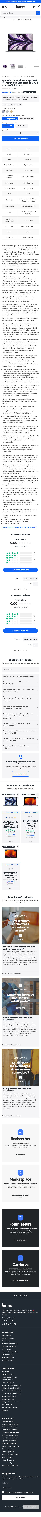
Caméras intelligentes (9, 1427)
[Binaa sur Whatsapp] (22, 1296)
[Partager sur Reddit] (27, 20)
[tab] (20, 676)
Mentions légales (7, 1405)
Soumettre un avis (21, 570)
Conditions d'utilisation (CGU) (12, 1391)
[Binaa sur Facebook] (16, 1296)
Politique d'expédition (9, 1396)
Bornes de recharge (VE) (10, 1424)
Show (30, 584)
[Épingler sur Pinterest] (21, 20)
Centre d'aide (6, 1349)
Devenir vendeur (7, 1380)
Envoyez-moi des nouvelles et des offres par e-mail (18, 1492)
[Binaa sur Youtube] (20, 1296)
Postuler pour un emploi (10, 1407)
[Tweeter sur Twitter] (19, 20)
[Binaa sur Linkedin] (26, 1296)
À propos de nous (8, 1383)
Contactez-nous (20, 774)
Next (37, 43)
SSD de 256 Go (8, 126)
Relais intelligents (7, 1457)
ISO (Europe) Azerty (10, 119)
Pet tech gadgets (8, 1452)
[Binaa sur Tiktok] (24, 1296)
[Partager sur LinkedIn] (25, 20)
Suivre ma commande (9, 1344)
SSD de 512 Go (22, 126)
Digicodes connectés (9, 1441)
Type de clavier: (13, 116)
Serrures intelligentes (9, 1463)
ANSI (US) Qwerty (26, 119)
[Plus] (20, 925)
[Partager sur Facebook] (18, 20)
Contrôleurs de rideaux (9, 1438)
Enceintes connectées (9, 1443)
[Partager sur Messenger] (30, 20)
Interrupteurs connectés (10, 1446)
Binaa (17, 1507)
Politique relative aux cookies (12, 1385)
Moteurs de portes (8, 1449)
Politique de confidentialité (11, 1388)
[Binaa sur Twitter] (14, 1296)
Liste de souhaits (7, 1355)
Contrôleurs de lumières (10, 1435)
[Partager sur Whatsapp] (23, 20)
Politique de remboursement (12, 1402)
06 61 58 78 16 (7, 1321)
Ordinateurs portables (13, 76)
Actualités (5, 1410)
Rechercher (6, 1371)
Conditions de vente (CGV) (11, 1394)
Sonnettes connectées (10, 1466)
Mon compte (6, 1335)
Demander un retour (9, 1346)
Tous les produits (7, 1374)
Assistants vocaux (8, 1421)
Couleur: (9, 108)
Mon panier (5, 1341)
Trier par (18, 578)
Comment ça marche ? (10, 1352)
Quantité (5, 130)
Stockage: (9, 123)
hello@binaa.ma (8, 1318)
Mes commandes (8, 1338)
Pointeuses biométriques (10, 1455)
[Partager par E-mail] (28, 20)
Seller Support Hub (8, 1357)
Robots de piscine (8, 1460)
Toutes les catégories (9, 1377)
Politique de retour (8, 1399)
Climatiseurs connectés (10, 1430)
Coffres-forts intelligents (10, 1432)
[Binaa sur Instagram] (18, 1296)
